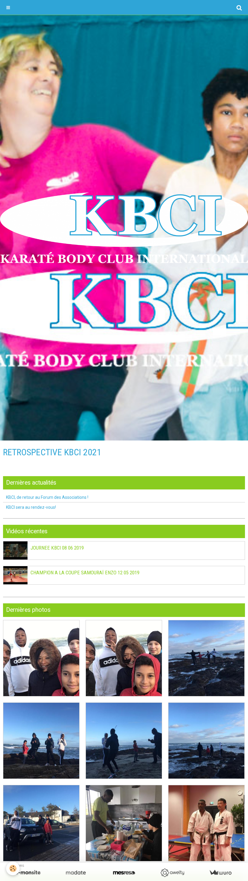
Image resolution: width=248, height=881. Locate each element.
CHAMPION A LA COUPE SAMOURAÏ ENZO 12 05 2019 (85, 573)
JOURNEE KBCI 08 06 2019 (57, 548)
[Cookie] (13, 868)
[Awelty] (172, 872)
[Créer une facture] (220, 872)
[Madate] (75, 872)
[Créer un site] (27, 872)
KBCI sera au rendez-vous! (31, 507)
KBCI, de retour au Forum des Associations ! (47, 497)
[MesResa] (123, 872)
